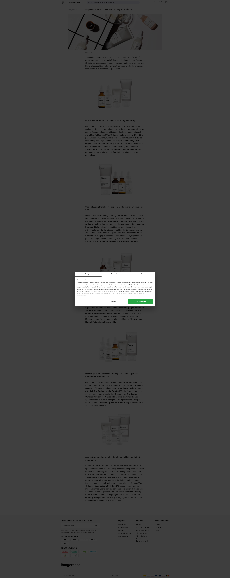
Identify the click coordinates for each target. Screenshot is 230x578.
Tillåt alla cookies (140, 301)
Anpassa (113, 301)
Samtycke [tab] (88, 274)
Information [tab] (115, 274)
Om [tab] (142, 274)
